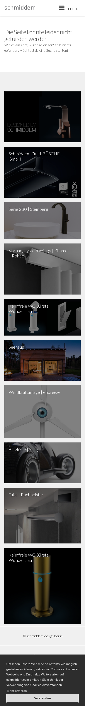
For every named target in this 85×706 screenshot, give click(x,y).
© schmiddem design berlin (43, 636)
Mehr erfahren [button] (17, 690)
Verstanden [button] (42, 698)
